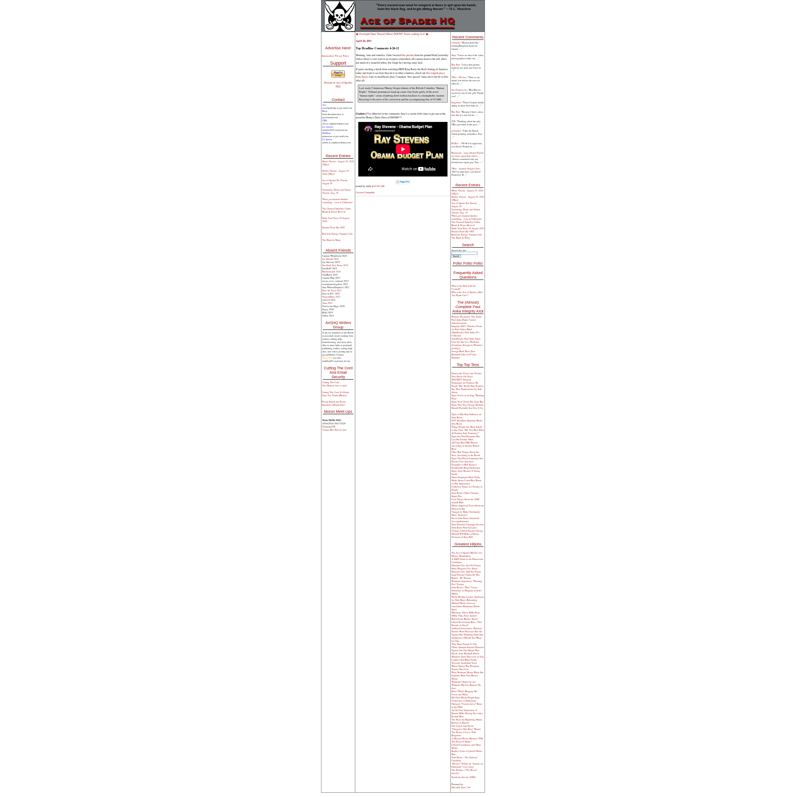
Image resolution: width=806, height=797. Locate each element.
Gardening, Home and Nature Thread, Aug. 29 (336, 191)
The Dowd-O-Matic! (461, 741)
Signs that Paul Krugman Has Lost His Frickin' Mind (465, 438)
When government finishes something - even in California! (337, 200)
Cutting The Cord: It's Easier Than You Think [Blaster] (335, 394)
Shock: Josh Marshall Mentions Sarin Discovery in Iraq (467, 655)
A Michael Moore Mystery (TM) (467, 738)
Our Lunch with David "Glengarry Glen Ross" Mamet (466, 727)
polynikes (456, 130)
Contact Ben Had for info (334, 429)
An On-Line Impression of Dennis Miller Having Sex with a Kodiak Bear (467, 713)
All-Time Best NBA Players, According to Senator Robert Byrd (465, 445)
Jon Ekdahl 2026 (330, 258)
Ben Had (455, 64)
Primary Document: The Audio (466, 316)
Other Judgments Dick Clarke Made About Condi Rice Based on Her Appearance (466, 480)
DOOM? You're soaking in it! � (411, 34)
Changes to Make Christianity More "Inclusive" (465, 513)
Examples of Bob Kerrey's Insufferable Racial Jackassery (465, 466)
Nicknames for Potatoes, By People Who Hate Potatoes (467, 384)
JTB (453, 121)
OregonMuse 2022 (331, 296)
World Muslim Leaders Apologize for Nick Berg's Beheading (467, 598)
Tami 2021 (327, 302)
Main (389, 34)
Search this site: (458, 250)
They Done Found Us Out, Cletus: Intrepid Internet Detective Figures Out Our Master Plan (467, 647)
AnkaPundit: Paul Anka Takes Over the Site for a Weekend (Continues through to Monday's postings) (467, 343)
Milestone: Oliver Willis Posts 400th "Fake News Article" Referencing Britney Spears (465, 615)
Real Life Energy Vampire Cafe (337, 233)
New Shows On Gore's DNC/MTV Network (462, 378)
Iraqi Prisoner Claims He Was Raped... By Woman (465, 576)
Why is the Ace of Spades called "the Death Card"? (467, 293)
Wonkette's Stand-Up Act (463, 681)
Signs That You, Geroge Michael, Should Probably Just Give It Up (467, 406)
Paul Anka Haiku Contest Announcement (463, 321)
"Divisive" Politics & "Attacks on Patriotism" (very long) (467, 765)
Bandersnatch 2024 (331, 271)
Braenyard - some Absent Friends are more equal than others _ (467, 154)
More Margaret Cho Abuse (464, 568)
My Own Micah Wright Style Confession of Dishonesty (465, 699)
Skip (453, 55)
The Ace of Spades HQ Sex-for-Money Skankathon (467, 554)
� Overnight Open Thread (370, 34)
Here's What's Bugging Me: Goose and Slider (464, 693)
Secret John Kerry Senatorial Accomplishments (465, 519)
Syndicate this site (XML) (463, 777)
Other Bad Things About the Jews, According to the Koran (465, 453)
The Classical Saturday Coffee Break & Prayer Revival (336, 210)
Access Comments (365, 192)
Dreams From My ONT (333, 227)
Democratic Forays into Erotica (466, 373)
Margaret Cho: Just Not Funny (466, 565)
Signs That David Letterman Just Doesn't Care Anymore (467, 460)
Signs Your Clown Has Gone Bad (467, 401)
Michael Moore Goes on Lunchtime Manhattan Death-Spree (465, 606)
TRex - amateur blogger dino (465, 168)
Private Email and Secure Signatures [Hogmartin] (334, 403)
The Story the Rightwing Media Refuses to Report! (466, 721)
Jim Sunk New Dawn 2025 (335, 265)
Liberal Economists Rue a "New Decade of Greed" (466, 623)
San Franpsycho (459, 89)
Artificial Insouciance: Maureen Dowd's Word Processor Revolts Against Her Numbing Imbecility (467, 631)
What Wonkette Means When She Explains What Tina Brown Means (467, 675)
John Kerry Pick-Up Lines (464, 527)
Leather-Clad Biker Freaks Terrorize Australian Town (464, 661)
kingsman (456, 102)
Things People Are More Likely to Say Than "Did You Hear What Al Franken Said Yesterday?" (467, 430)
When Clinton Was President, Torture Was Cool (465, 667)
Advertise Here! (338, 48)
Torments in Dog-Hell (462, 536)
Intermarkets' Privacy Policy (335, 55)
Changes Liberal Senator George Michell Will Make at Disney (467, 532)
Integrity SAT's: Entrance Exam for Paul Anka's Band (466, 327)
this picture (408, 55)
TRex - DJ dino (458, 77)
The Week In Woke (331, 240)
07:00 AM (379, 186)
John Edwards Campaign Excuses (467, 524)
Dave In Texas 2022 (332, 290)
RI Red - (455, 143)
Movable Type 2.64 (461, 787)
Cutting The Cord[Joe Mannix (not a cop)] (334, 384)
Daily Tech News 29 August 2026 (467, 228)
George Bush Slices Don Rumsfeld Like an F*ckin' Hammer (463, 354)
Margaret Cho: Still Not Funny (466, 571)
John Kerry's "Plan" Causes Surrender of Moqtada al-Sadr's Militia (466, 590)
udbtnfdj (455, 42)
